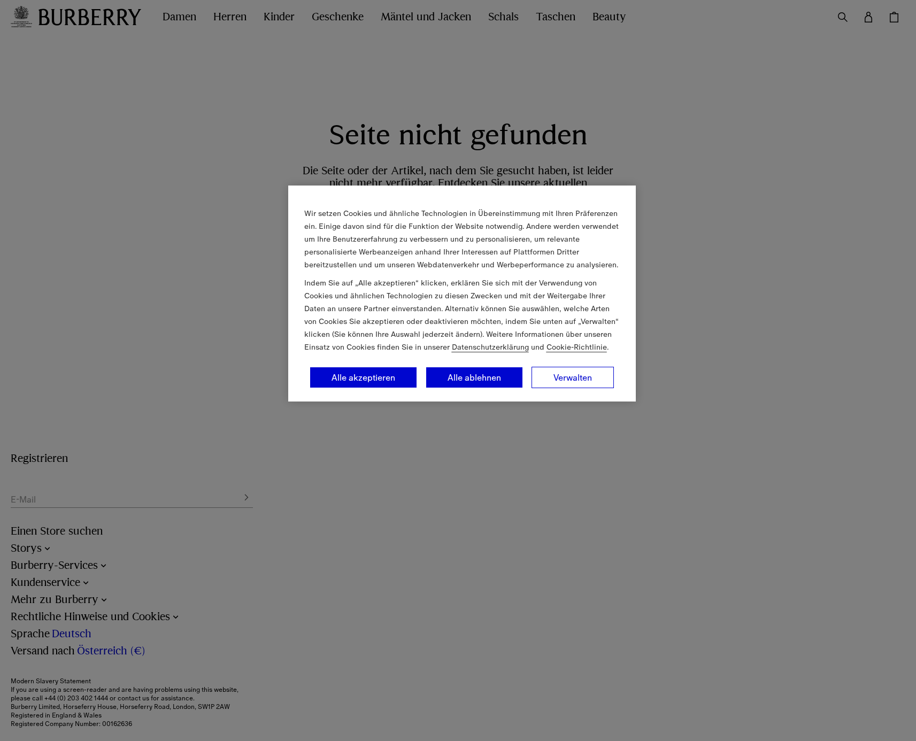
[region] (462, 294)
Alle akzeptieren (363, 377)
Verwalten (572, 377)
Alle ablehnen (474, 377)
